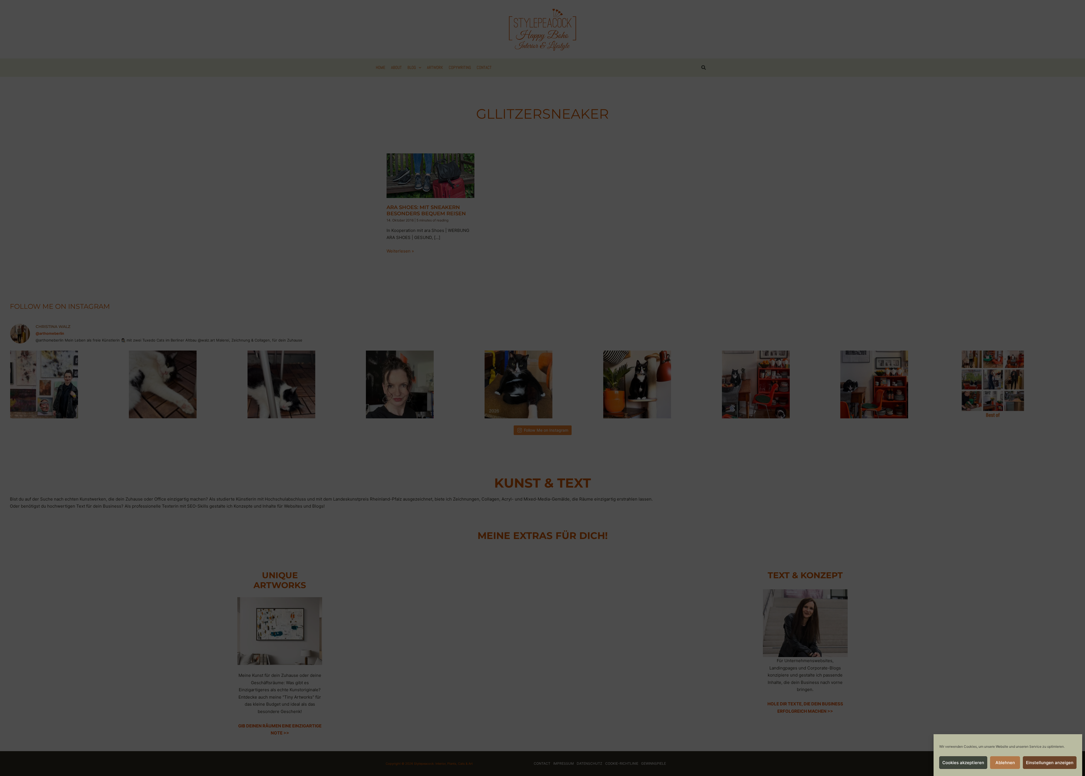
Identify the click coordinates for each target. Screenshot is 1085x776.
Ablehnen (1005, 762)
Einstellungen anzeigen (1049, 762)
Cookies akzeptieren (963, 762)
